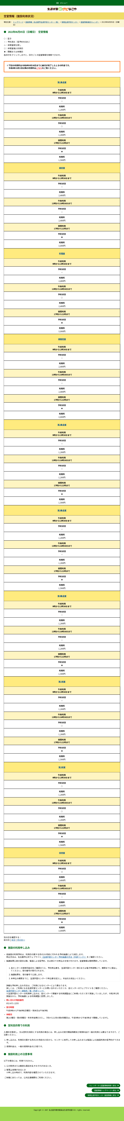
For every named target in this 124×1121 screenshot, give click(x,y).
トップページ (18, 22)
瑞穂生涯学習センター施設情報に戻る (102, 1095)
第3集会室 (62, 510)
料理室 (62, 253)
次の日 (20, 939)
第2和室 (61, 767)
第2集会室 (62, 424)
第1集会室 (62, 82)
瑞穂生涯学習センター (70, 22)
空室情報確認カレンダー (90, 22)
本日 (13, 939)
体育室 (62, 852)
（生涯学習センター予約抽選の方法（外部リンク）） (64, 956)
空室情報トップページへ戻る (105, 1090)
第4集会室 (62, 595)
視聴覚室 (62, 339)
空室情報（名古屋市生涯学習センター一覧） (42, 22)
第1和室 (61, 681)
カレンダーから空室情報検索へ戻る (102, 1085)
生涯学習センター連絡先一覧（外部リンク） (25, 990)
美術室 (62, 167)
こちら (39, 68)
